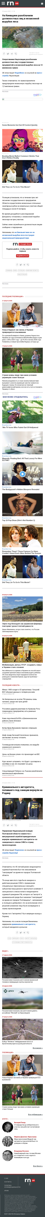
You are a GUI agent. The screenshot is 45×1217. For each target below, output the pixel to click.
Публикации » (8, 1052)
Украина (9, 270)
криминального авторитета (23, 924)
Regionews (19, 850)
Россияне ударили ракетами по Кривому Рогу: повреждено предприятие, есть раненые (21, 710)
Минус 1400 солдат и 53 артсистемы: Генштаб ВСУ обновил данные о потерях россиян (20, 691)
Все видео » (38, 1048)
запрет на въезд (30, 938)
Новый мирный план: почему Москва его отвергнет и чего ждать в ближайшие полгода (27, 1155)
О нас (6, 1178)
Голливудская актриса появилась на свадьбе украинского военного (20, 746)
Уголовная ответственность (22, 942)
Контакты (7, 1182)
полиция (21, 270)
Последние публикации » (13, 296)
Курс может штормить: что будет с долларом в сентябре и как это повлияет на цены (21, 762)
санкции (15, 938)
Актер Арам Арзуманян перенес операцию (19, 728)
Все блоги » (38, 1166)
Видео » (5, 951)
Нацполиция (22, 274)
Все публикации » (35, 1115)
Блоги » (5, 1119)
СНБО (21, 938)
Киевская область (32, 270)
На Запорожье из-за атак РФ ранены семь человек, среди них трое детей (19, 700)
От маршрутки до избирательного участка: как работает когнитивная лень (27, 1127)
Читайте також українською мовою (36, 53)
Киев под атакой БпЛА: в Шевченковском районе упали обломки (19, 719)
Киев (14, 270)
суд (9, 938)
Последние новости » (11, 685)
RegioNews (19, 73)
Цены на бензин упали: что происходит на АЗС (21, 754)
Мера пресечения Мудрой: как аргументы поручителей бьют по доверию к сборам (26, 1141)
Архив (6, 1190)
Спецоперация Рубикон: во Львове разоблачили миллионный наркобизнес (22, 772)
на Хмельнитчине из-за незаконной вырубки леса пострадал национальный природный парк (18, 235)
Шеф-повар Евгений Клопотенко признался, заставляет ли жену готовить (20, 736)
